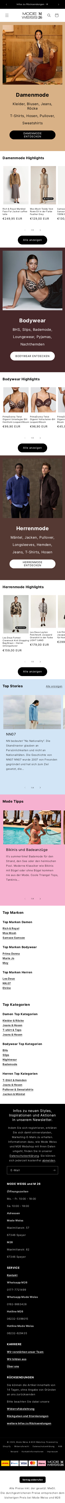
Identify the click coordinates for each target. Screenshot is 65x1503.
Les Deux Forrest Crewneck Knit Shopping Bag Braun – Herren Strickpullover (16, 641)
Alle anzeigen (32, 240)
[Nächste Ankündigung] (58, 4)
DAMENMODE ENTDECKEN (32, 135)
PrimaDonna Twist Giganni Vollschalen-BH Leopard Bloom (42, 419)
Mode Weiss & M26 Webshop (30, 1442)
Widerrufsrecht (21, 1446)
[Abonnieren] (54, 1170)
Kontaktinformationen (33, 1451)
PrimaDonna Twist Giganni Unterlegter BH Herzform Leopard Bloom (16, 419)
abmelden (48, 1160)
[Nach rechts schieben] (40, 230)
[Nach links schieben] (25, 230)
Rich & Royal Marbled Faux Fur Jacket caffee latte (15, 211)
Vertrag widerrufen (32, 1479)
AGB (60, 1446)
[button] (7, 15)
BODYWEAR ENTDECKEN (32, 356)
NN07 (11, 734)
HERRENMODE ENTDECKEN (32, 564)
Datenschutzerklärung (24, 1155)
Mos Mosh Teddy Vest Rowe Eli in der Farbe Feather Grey (41, 211)
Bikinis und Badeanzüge (27, 850)
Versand (14, 1451)
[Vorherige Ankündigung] (6, 4)
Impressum (52, 1451)
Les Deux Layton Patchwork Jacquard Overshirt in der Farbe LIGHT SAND (41, 636)
